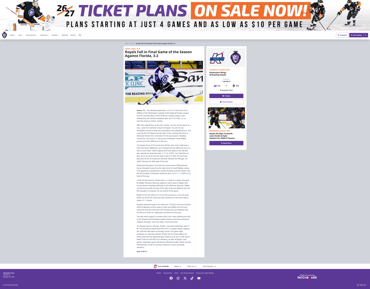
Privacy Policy (167, 273)
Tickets (12, 35)
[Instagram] (178, 278)
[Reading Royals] (4, 35)
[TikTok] (192, 278)
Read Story (227, 143)
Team (20, 35)
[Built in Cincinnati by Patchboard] (307, 276)
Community (43, 35)
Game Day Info (31, 35)
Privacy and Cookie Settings (205, 273)
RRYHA (64, 35)
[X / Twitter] (185, 278)
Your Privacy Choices (187, 273)
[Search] (79, 35)
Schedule (55, 35)
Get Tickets (357, 35)
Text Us (362, 285)
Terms (176, 273)
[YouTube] (199, 278)
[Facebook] (171, 278)
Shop (72, 35)
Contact (158, 273)
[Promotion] (185, 15)
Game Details (227, 102)
